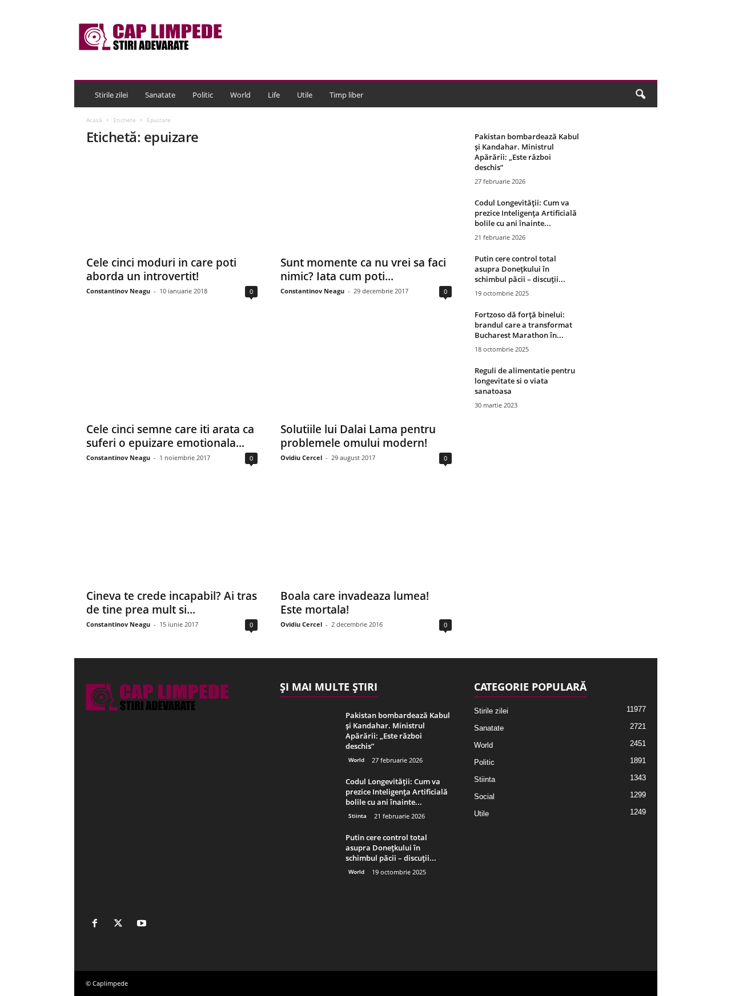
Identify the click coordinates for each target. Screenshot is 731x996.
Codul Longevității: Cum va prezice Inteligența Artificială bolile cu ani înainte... (526, 212)
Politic (202, 95)
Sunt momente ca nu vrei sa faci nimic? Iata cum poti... (363, 269)
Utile (304, 95)
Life (274, 95)
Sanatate (160, 95)
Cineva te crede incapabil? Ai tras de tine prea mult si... (171, 602)
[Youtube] (143, 924)
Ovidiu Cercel (301, 457)
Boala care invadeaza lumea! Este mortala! (354, 602)
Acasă (94, 120)
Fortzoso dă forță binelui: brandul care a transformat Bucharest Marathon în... (523, 324)
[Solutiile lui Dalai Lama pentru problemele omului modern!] (366, 370)
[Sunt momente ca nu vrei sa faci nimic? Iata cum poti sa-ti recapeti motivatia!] (366, 203)
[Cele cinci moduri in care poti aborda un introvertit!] (172, 203)
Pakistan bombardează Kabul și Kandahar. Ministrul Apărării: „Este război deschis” (527, 151)
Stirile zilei (111, 95)
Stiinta (357, 816)
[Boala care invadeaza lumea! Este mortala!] (366, 536)
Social (484, 796)
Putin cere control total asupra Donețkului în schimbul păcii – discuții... (520, 268)
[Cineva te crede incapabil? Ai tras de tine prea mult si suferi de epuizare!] (172, 536)
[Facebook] (97, 924)
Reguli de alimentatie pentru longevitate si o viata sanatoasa (525, 380)
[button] (640, 94)
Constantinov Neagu (118, 291)
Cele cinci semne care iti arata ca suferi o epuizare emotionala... (170, 436)
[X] (120, 924)
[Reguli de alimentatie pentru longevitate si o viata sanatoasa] (617, 386)
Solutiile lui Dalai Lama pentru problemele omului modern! (358, 436)
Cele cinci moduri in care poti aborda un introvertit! (161, 269)
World (240, 95)
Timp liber (346, 95)
